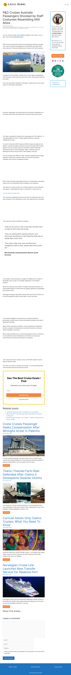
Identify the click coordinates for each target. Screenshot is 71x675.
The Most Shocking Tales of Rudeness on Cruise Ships (22, 412)
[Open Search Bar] (65, 4)
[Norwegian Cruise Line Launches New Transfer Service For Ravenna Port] (24, 596)
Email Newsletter (35, 667)
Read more (6, 465)
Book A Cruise (13, 667)
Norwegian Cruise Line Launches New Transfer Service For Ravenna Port (20, 568)
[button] (57, 56)
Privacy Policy (58, 667)
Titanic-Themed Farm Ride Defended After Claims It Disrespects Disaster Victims (22, 474)
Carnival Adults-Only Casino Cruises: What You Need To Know (22, 521)
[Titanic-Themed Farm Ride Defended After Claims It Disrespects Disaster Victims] (24, 502)
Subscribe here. (19, 37)
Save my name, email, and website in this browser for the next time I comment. (24, 652)
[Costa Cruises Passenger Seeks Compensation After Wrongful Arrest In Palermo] (24, 455)
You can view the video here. (11, 193)
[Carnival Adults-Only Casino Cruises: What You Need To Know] (24, 549)
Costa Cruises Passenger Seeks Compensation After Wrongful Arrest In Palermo (21, 427)
